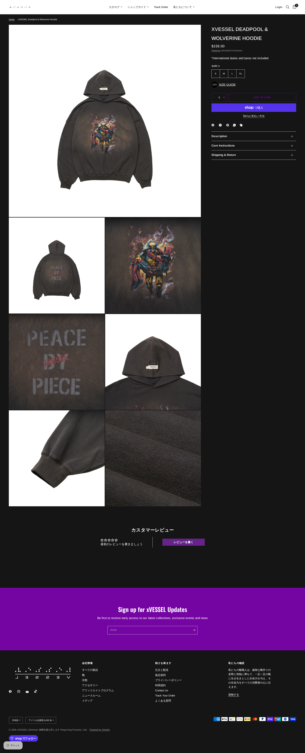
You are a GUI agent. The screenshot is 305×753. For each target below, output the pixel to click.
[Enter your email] (194, 630)
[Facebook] (213, 125)
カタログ (114, 6)
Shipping (215, 50)
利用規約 (160, 685)
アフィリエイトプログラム (98, 690)
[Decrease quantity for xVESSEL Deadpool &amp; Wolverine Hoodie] (214, 97)
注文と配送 (161, 669)
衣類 (84, 680)
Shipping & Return (223, 155)
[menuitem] (115, 7)
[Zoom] (193, 32)
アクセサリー (90, 685)
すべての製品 (90, 669)
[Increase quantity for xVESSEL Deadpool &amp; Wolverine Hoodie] (224, 97)
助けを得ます (163, 663)
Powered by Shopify (99, 729)
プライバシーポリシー (168, 680)
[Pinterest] (228, 125)
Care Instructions (223, 145)
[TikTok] (38, 691)
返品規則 (160, 674)
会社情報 (87, 663)
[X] (221, 125)
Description (219, 136)
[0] (293, 7)
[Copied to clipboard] (242, 125)
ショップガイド (136, 6)
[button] (253, 84)
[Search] (287, 7)
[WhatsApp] (235, 125)
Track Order (161, 6)
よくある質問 (163, 700)
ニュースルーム (91, 695)
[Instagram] (21, 691)
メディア (87, 700)
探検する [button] (233, 694)
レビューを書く (183, 542)
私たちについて (182, 6)
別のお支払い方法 (254, 116)
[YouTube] (30, 692)
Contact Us (161, 690)
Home (12, 19)
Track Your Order (165, 695)
